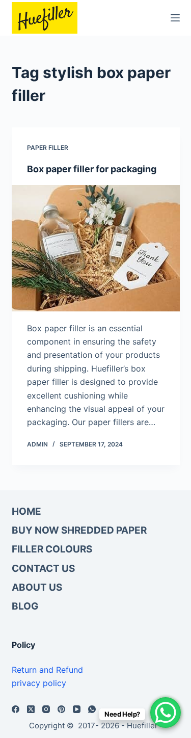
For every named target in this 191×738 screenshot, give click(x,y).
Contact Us (43, 568)
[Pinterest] (61, 709)
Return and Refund (47, 670)
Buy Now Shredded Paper (79, 530)
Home (26, 511)
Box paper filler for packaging (91, 169)
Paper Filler (47, 147)
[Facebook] (15, 709)
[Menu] (175, 17)
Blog (25, 606)
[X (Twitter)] (31, 709)
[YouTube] (76, 709)
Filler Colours (52, 549)
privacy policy (39, 683)
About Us (37, 587)
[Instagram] (46, 709)
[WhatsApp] (92, 709)
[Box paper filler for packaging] (96, 248)
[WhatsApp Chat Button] (165, 712)
